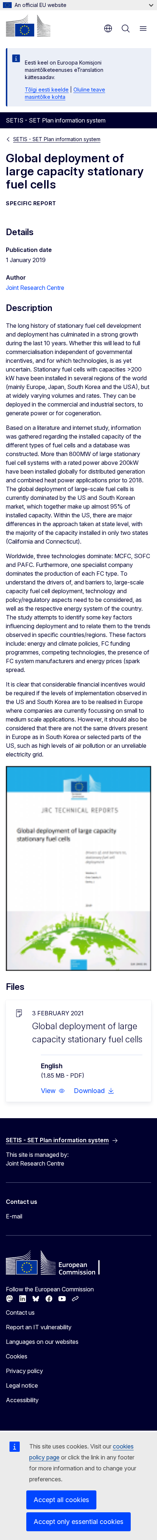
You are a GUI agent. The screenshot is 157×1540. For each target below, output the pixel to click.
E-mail (14, 1216)
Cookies (16, 1356)
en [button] (108, 28)
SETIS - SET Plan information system (56, 139)
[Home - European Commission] (28, 25)
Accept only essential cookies (78, 1521)
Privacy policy (24, 1370)
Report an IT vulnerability (39, 1327)
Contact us (20, 1312)
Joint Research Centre (35, 287)
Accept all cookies (61, 1500)
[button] (53, 1091)
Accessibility (22, 1400)
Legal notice (22, 1385)
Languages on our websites (42, 1341)
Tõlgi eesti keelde (47, 89)
